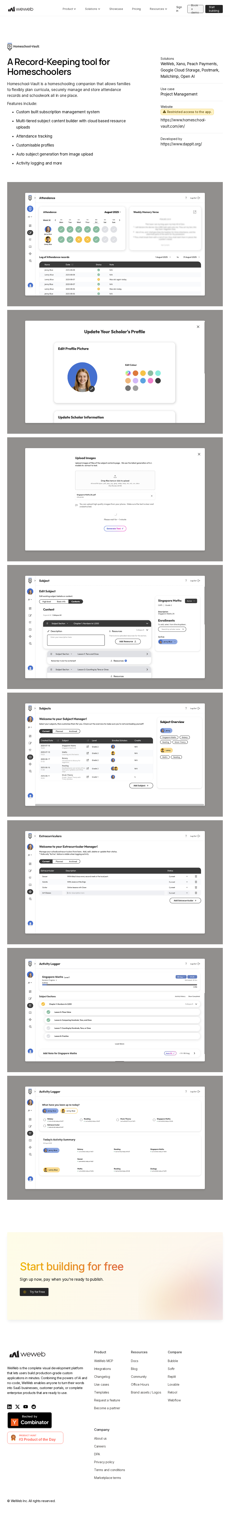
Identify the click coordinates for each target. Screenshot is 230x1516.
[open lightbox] (115, 244)
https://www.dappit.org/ (181, 144)
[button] (69, 9)
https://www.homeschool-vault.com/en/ (183, 123)
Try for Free (37, 1292)
